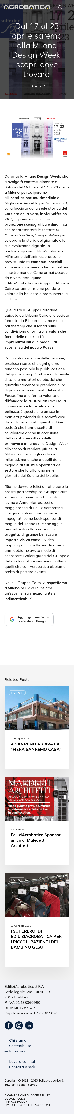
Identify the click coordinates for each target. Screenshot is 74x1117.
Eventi (17, 693)
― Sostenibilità (18, 1045)
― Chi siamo (15, 1040)
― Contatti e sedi (20, 1066)
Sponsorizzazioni (27, 784)
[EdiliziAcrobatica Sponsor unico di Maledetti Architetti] (37, 821)
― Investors (15, 1051)
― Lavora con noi (20, 1061)
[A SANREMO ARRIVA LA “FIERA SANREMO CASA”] (37, 727)
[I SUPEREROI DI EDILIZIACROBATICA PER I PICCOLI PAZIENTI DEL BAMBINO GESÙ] (37, 920)
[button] (68, 7)
